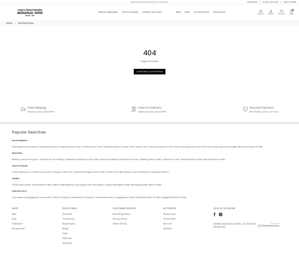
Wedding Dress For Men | (151, 159)
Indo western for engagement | (26, 197)
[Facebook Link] (214, 215)
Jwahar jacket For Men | (42, 185)
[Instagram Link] (220, 215)
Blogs (65, 228)
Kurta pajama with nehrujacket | (89, 185)
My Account (169, 214)
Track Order (169, 218)
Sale (169, 12)
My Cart (167, 223)
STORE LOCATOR (270, 2)
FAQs (65, 233)
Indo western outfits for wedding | (55, 197)
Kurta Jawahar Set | (139, 147)
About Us (67, 243)
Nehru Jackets (155, 185)
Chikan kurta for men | (93, 147)
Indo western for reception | (83, 197)
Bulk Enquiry (68, 223)
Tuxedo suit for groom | (42, 172)
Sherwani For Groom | (130, 159)
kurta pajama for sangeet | (226, 147)
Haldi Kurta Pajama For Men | (116, 147)
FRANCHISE (252, 2)
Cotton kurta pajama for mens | (188, 147)
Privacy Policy (120, 218)
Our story (67, 214)
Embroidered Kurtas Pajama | (25, 147)
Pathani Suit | (113, 172)
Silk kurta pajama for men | (161, 147)
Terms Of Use (119, 223)
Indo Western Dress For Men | (148, 197)
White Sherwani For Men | (192, 159)
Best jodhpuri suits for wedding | (134, 172)
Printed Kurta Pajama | (49, 147)
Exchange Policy (121, 214)
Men (178, 12)
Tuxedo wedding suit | (21, 172)
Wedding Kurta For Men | (71, 147)
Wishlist (167, 228)
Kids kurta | (208, 147)
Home (9, 23)
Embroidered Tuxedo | (159, 172)
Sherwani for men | (171, 159)
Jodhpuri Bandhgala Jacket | (118, 185)
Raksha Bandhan (108, 12)
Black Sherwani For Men (214, 159)
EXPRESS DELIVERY (152, 12)
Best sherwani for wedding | (107, 159)
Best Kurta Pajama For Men (251, 147)
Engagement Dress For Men (174, 197)
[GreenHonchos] (268, 226)
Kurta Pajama (130, 12)
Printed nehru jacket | (21, 185)
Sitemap (66, 238)
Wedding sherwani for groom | (25, 159)
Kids (187, 12)
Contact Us (68, 218)
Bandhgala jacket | (139, 185)
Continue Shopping (150, 71)
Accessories (201, 12)
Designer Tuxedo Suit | (63, 172)
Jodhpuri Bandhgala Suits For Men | (90, 172)
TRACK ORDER (289, 2)
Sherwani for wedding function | (80, 159)
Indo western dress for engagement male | (115, 197)
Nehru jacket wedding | (63, 185)
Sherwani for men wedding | (52, 159)
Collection (17, 223)
